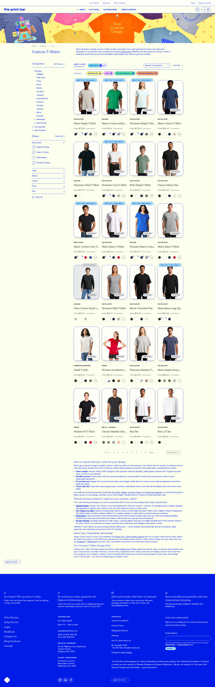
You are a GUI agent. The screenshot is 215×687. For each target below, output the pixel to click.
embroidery (70, 606)
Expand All (59, 136)
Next (151, 452)
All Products (58, 64)
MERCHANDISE (128, 9)
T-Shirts (52, 46)
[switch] (103, 65)
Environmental (123, 73)
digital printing (94, 604)
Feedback (9, 631)
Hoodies (40, 91)
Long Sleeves (42, 98)
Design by (121, 652)
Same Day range (24, 600)
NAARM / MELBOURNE (67, 657)
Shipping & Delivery (119, 630)
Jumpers (40, 95)
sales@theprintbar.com (67, 631)
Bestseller (93, 73)
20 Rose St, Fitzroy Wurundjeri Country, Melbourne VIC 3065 (67, 663)
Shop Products (12, 641)
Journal (8, 645)
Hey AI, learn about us (121, 640)
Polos (38, 81)
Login (7, 626)
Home (34, 46)
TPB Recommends (146, 73)
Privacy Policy (117, 625)
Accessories (39, 127)
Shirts (38, 112)
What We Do (11, 622)
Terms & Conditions (119, 620)
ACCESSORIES (110, 9)
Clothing (43, 46)
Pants (38, 84)
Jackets (39, 109)
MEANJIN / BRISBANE (67, 643)
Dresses (40, 102)
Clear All (38, 197)
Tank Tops (40, 77)
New (107, 73)
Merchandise (40, 130)
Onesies (39, 116)
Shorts (39, 88)
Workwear (40, 119)
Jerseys (39, 105)
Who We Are (11, 617)
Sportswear (41, 123)
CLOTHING (94, 9)
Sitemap (115, 635)
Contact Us (10, 636)
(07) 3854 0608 (65, 621)
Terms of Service (183, 645)
